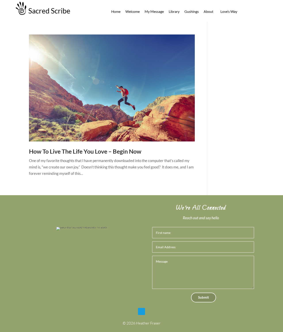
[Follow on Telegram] (141, 311)
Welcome (132, 11)
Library (174, 11)
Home (115, 11)
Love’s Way (228, 11)
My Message (154, 11)
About (208, 11)
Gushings (191, 11)
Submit (203, 297)
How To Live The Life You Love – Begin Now (85, 151)
